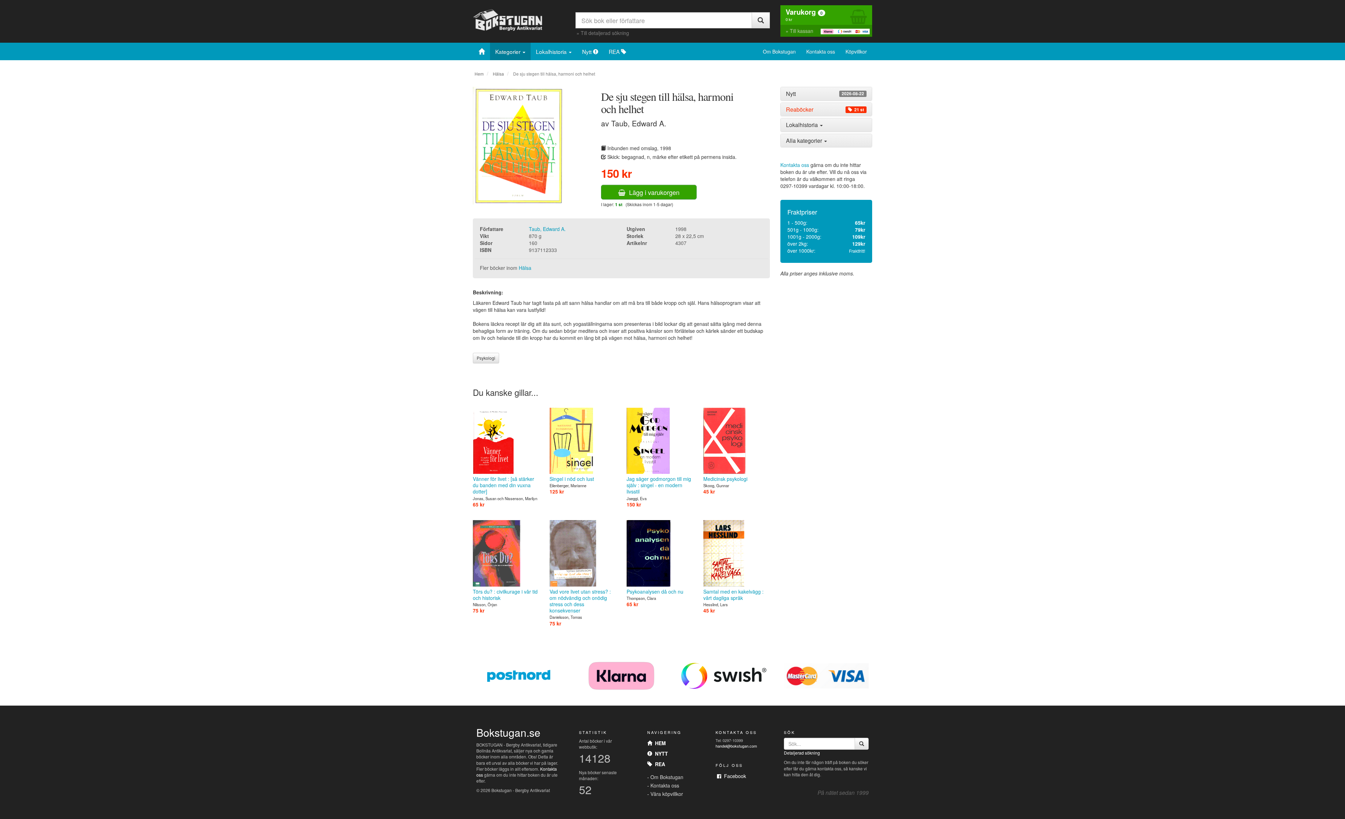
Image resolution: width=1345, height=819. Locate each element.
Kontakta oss (820, 51)
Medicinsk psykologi (725, 478)
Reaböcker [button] (825, 109)
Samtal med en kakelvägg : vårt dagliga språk (733, 594)
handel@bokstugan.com (736, 746)
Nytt (587, 51)
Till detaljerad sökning (605, 32)
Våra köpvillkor (666, 793)
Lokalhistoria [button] (802, 125)
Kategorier (508, 51)
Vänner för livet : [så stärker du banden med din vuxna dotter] (503, 485)
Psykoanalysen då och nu (655, 591)
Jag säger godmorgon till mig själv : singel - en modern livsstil (659, 485)
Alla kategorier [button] (804, 140)
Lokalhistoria (552, 51)
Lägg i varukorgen (653, 192)
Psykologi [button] (486, 358)
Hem (479, 74)
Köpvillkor (856, 51)
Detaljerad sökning (802, 753)
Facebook (733, 775)
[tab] (826, 93)
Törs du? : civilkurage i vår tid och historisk (505, 594)
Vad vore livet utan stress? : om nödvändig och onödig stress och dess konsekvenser (580, 601)
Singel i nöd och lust (572, 478)
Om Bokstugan (779, 51)
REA (615, 51)
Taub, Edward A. (547, 228)
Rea (658, 764)
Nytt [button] (825, 94)
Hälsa (498, 74)
